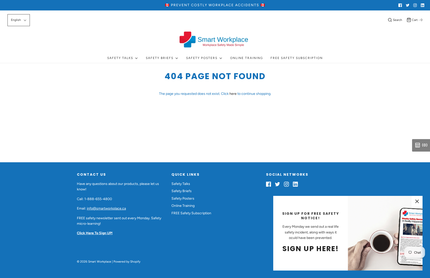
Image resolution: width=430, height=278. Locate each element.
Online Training (246, 58)
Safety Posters (182, 198)
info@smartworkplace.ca (106, 208)
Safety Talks (180, 184)
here (233, 94)
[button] (18, 20)
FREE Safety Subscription (296, 58)
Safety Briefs (181, 191)
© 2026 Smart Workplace (94, 261)
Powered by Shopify (126, 261)
